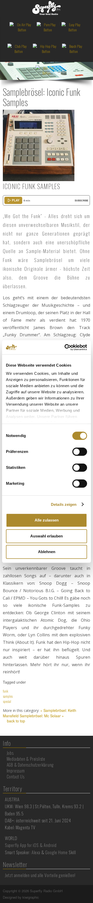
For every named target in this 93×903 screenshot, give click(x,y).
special (7, 701)
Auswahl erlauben (46, 536)
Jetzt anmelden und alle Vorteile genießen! (40, 875)
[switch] (79, 452)
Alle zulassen (47, 520)
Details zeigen (63, 504)
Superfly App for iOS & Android (31, 845)
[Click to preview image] (39, 144)
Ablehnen (46, 552)
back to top (15, 720)
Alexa (36, 852)
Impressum (16, 771)
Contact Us (16, 777)
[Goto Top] (89, 891)
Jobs (10, 753)
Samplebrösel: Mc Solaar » (42, 715)
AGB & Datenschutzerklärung (30, 765)
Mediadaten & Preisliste (26, 759)
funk (5, 691)
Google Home (56, 852)
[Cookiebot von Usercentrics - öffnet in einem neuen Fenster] (65, 347)
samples (8, 696)
